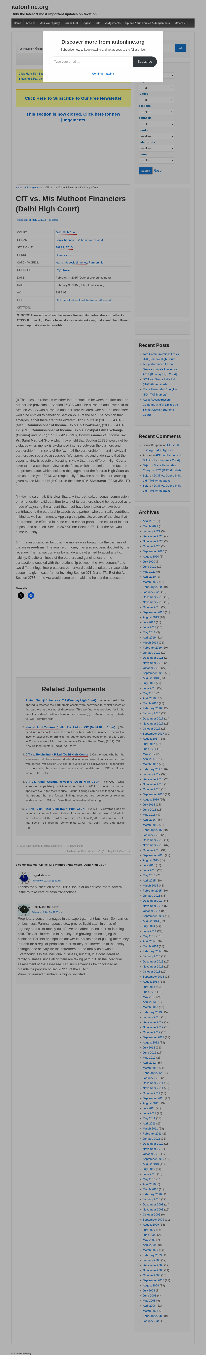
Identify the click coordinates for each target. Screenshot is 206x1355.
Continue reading (103, 73)
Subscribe (145, 61)
